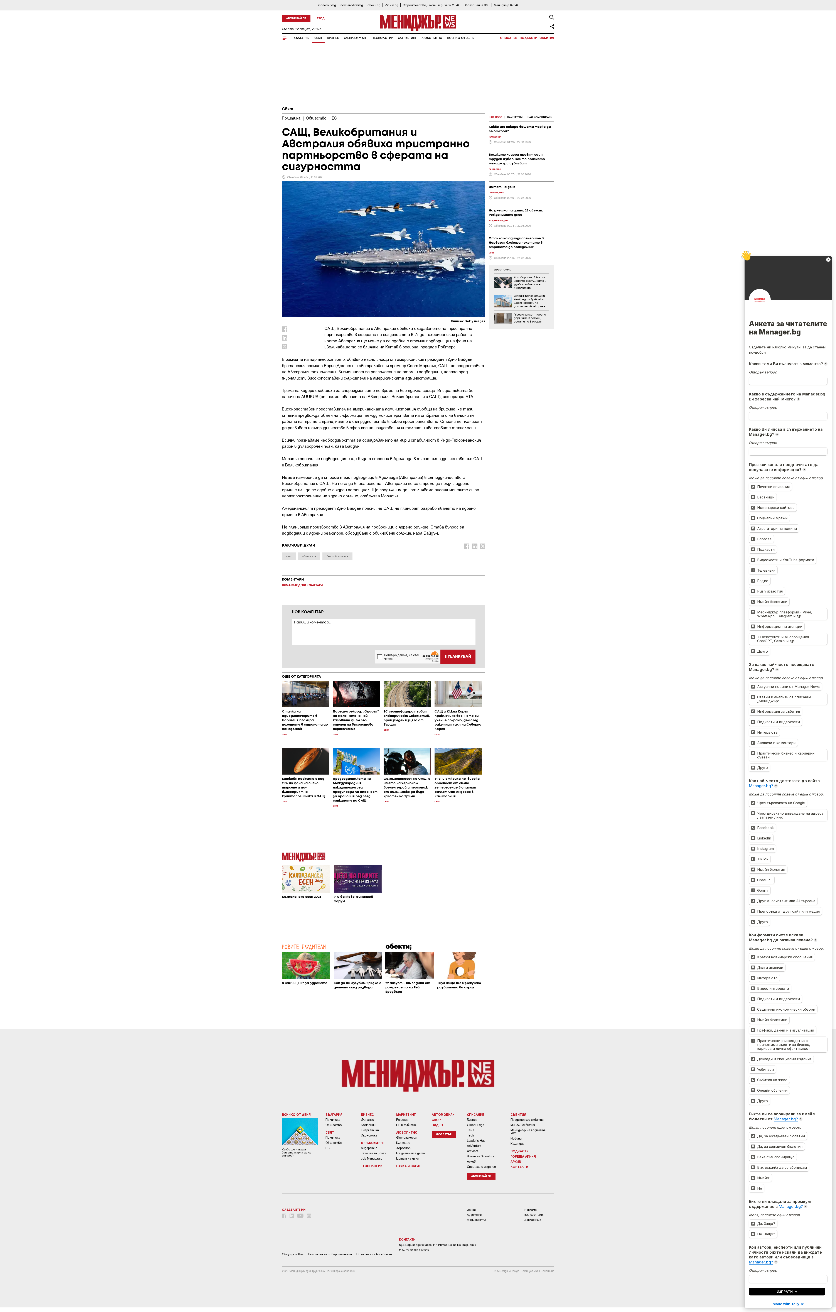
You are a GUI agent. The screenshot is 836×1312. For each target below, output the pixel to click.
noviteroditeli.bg (351, 5)
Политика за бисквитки (374, 1254)
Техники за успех (373, 1153)
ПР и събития (406, 1124)
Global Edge (475, 1124)
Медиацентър (477, 1219)
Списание (508, 38)
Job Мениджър (371, 1158)
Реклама (402, 1119)
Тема (470, 1130)
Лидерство (369, 1148)
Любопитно (431, 38)
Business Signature (480, 1156)
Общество (333, 1124)
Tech (470, 1135)
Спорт (437, 1119)
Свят (318, 38)
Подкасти (528, 38)
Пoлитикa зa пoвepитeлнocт (330, 1254)
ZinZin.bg (391, 5)
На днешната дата (410, 1153)
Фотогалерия (406, 1137)
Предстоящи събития (527, 1119)
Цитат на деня (407, 1158)
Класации (403, 1142)
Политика (332, 1119)
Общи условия (292, 1254)
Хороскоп (403, 1148)
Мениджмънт (356, 38)
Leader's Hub (476, 1140)
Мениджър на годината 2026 (528, 1132)
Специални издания (481, 1166)
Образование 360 (476, 5)
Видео (437, 1124)
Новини (516, 1138)
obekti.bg (373, 5)
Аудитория (474, 1214)
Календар (517, 1143)
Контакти (519, 1166)
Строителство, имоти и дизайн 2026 (431, 5)
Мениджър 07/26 (506, 5)
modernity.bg (327, 5)
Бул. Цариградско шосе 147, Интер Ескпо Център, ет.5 (437, 1244)
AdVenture (474, 1145)
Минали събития (523, 1124)
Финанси (367, 1119)
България (302, 38)
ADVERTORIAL (502, 270)
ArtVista (473, 1151)
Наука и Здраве (409, 1165)
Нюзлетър (444, 1134)
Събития (546, 38)
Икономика (369, 1135)
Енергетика (370, 1130)
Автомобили (443, 1114)
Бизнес (333, 38)
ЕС (327, 1148)
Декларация (532, 1219)
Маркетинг (407, 38)
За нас (471, 1209)
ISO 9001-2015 (533, 1214)
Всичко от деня (461, 38)
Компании (368, 1124)
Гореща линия (523, 1156)
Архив (471, 1161)
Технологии (382, 38)
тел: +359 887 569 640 (414, 1249)
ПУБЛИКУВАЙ (458, 656)
